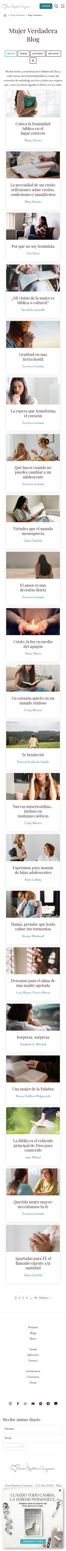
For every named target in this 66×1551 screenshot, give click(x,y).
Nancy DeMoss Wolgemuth (33, 1096)
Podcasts (33, 1327)
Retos (33, 1338)
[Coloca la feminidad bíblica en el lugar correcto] (33, 103)
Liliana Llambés (33, 540)
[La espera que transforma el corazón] (33, 391)
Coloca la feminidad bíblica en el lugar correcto (33, 129)
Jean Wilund (33, 1157)
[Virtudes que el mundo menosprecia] (33, 508)
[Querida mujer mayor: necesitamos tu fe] (33, 1181)
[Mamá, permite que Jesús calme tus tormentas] (33, 904)
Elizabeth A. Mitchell (33, 1044)
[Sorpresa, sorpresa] (33, 1017)
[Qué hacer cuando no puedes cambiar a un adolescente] (33, 447)
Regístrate (12, 1447)
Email (8, 1438)
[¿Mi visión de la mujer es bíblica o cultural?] (33, 278)
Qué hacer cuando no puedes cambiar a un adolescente (33, 472)
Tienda (33, 1349)
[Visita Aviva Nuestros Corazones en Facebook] (17, 1403)
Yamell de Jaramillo (33, 309)
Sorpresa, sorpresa (33, 1038)
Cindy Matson (33, 710)
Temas (23, 53)
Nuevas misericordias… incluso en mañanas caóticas (33, 811)
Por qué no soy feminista (33, 247)
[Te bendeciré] (33, 734)
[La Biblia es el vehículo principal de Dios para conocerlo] (33, 1120)
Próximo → (45, 1298)
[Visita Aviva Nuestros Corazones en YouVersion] (55, 1403)
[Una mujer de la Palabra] (33, 1068)
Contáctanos (33, 1371)
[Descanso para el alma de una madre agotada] (33, 960)
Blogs (33, 1333)
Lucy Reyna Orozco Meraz (33, 992)
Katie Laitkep (33, 879)
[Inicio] (5, 15)
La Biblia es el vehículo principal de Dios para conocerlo (33, 1146)
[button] (62, 6)
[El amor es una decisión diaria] (33, 565)
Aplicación (33, 1355)
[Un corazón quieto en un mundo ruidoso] (33, 678)
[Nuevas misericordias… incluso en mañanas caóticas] (33, 786)
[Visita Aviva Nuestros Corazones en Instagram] (10, 1403)
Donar (46, 6)
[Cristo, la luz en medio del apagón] (33, 621)
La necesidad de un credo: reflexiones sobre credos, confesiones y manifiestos (33, 190)
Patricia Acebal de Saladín (33, 761)
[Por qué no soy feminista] (33, 226)
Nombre (9, 1429)
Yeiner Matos (33, 653)
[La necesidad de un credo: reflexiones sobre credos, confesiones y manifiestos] (33, 164)
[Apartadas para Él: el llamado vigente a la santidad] (33, 1238)
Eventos (33, 1360)
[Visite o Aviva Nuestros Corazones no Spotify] (40, 1403)
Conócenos (33, 1377)
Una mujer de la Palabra (33, 1089)
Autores (37, 53)
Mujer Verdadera (17, 15)
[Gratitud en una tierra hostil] (33, 334)
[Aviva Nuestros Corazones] (16, 6)
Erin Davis (33, 253)
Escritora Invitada (33, 366)
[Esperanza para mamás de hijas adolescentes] (33, 847)
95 (35, 1298)
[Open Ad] (33, 1518)
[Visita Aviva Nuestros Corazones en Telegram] (48, 1403)
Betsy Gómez (33, 140)
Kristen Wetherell (33, 936)
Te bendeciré (33, 755)
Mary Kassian (33, 201)
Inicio (11, 53)
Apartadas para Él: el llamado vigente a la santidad (33, 1263)
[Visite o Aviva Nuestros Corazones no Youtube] (33, 1403)
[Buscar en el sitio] (56, 6)
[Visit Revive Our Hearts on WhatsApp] (25, 1403)
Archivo (53, 53)
